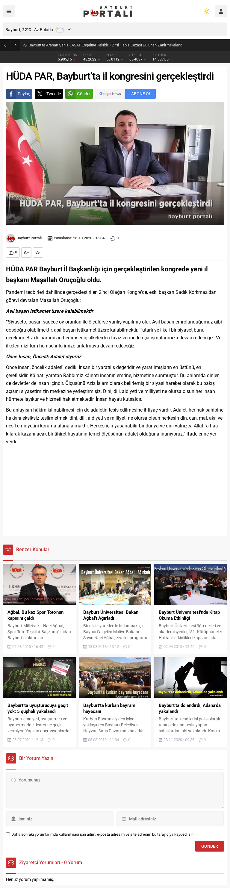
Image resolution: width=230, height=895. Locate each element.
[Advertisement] (115, 491)
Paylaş (24, 93)
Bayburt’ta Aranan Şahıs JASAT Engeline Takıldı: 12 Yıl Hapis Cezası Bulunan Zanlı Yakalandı (105, 45)
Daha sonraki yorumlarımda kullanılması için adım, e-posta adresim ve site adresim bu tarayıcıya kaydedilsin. (102, 834)
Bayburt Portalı (29, 238)
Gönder (84, 93)
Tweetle (53, 93)
